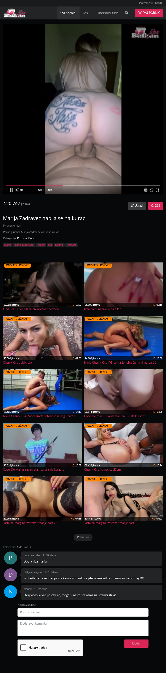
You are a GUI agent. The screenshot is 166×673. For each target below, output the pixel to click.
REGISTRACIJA (146, 3)
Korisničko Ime (27, 605)
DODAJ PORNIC (149, 12)
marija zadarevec (24, 245)
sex (50, 245)
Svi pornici (68, 13)
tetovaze (71, 245)
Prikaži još (83, 537)
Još (86, 13)
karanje (59, 245)
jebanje (41, 245)
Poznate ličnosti (26, 238)
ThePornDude (107, 13)
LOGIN (158, 3)
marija (7, 245)
